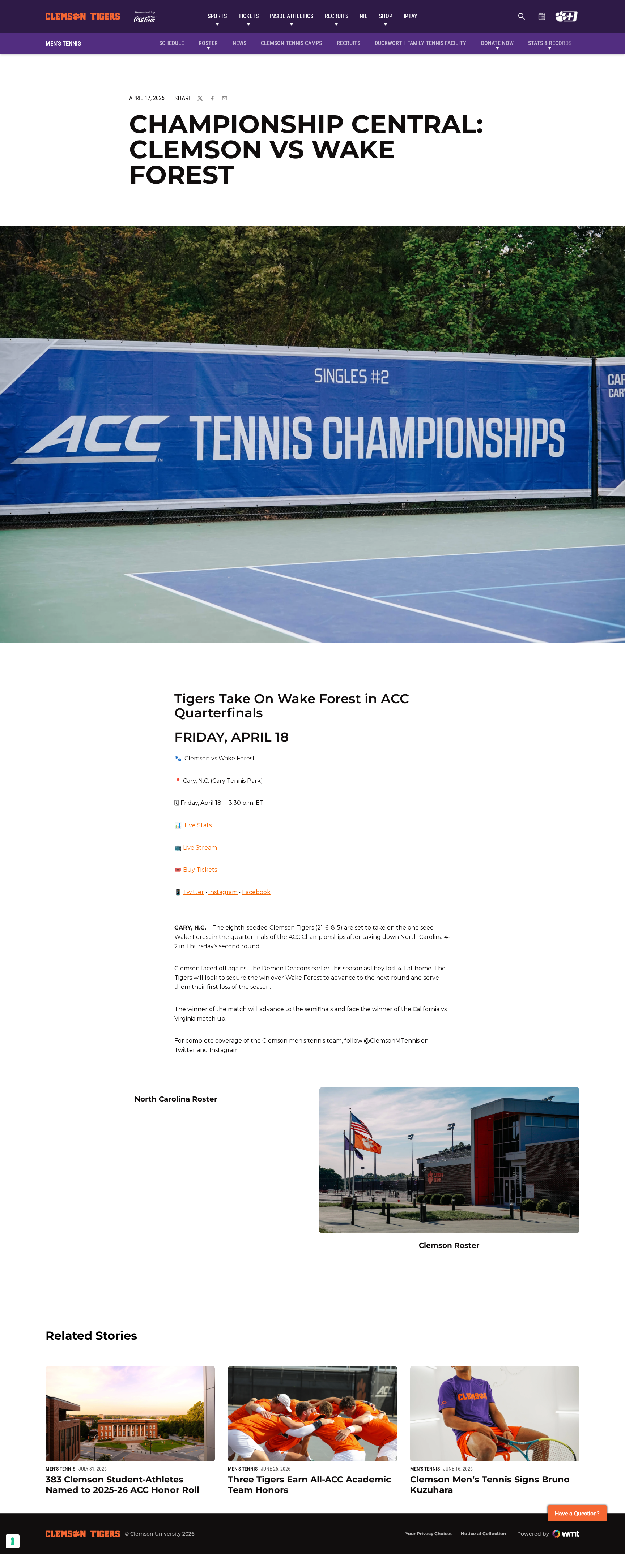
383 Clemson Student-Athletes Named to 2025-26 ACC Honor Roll (122, 1484)
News (239, 43)
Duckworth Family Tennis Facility (420, 43)
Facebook (256, 892)
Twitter (193, 892)
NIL (363, 16)
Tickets (248, 16)
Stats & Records (549, 43)
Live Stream (200, 847)
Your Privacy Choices (428, 1533)
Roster (208, 43)
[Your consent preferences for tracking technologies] (13, 1541)
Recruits (336, 16)
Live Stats (198, 825)
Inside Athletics (291, 16)
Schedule (541, 16)
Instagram (223, 892)
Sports (217, 16)
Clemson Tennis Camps (291, 43)
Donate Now (497, 43)
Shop (385, 16)
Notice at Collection (483, 1533)
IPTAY (410, 16)
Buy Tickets (200, 869)
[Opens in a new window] (566, 16)
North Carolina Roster (176, 1098)
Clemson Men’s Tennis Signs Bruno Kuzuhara (490, 1484)
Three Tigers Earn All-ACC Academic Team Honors (309, 1484)
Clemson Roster (449, 1245)
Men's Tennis (60, 1469)
